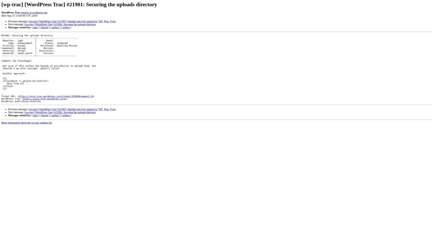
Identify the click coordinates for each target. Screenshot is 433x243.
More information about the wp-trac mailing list (26, 122)
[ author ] (66, 27)
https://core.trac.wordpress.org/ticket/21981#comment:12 (56, 96)
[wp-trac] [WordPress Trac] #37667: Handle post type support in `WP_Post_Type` (72, 21)
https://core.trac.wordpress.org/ (44, 99)
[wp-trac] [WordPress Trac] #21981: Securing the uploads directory (60, 24)
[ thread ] (44, 27)
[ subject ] (55, 27)
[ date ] (35, 27)
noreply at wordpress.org (34, 12)
